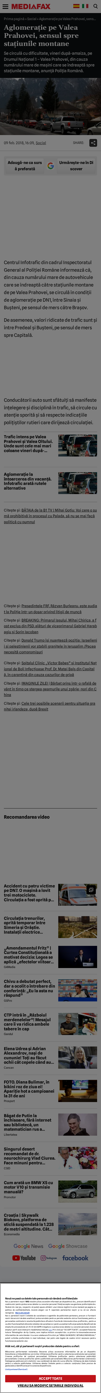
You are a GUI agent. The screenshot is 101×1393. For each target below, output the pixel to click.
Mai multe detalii (22, 1313)
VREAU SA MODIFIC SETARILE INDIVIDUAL (50, 1386)
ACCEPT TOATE (50, 1378)
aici (50, 1330)
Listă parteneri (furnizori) (16, 1369)
